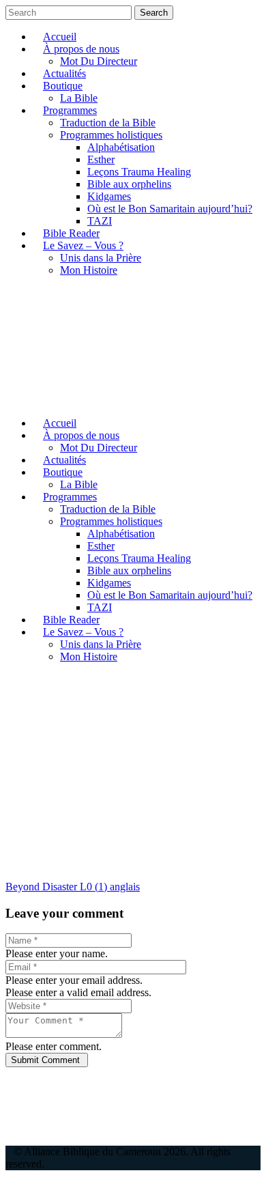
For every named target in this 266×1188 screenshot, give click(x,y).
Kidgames (109, 196)
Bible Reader (71, 233)
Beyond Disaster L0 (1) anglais (72, 886)
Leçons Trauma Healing (139, 172)
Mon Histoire (88, 270)
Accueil (59, 36)
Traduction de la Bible (108, 122)
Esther (101, 159)
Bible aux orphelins (129, 184)
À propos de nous (81, 49)
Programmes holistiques (111, 135)
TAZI (99, 221)
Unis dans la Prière (100, 258)
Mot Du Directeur (98, 61)
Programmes (70, 110)
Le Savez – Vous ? (83, 245)
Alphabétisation (121, 147)
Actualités (64, 73)
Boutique (63, 85)
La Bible (79, 98)
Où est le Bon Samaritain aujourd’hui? (169, 208)
